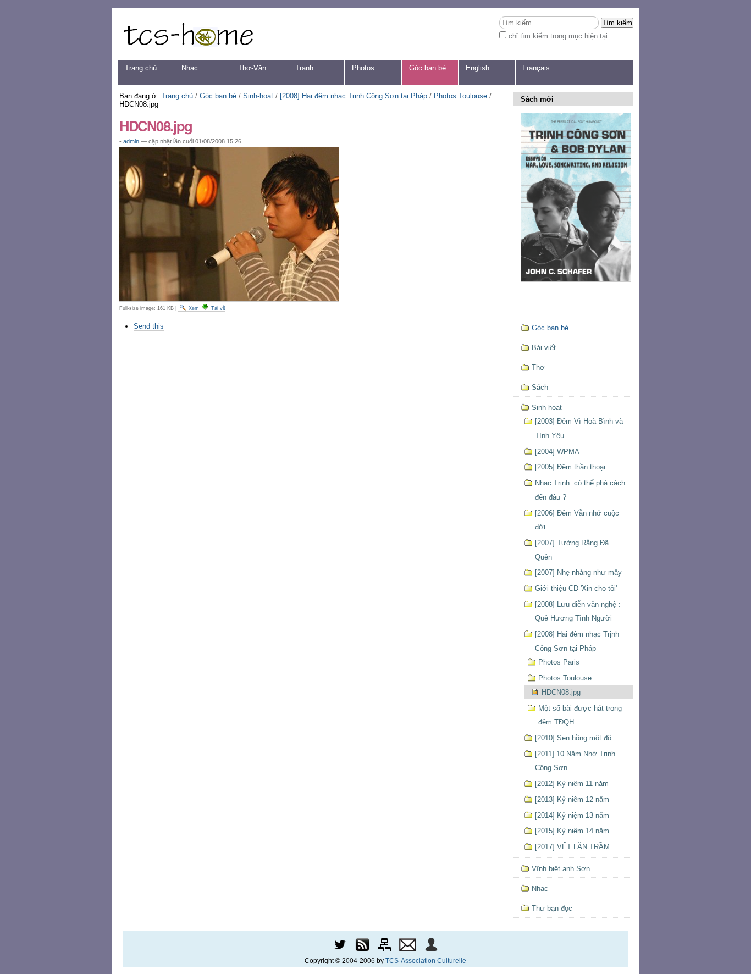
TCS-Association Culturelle (425, 961)
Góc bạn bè (427, 68)
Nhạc (189, 68)
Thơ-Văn (252, 68)
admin (131, 141)
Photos (363, 68)
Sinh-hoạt (258, 96)
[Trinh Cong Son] (188, 34)
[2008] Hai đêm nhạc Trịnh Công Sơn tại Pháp (353, 96)
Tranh (304, 68)
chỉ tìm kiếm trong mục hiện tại (558, 36)
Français (536, 68)
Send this (149, 326)
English (477, 68)
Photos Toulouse (460, 96)
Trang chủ (141, 68)
